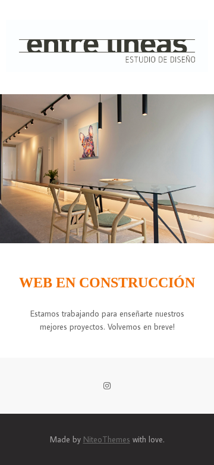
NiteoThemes (106, 439)
